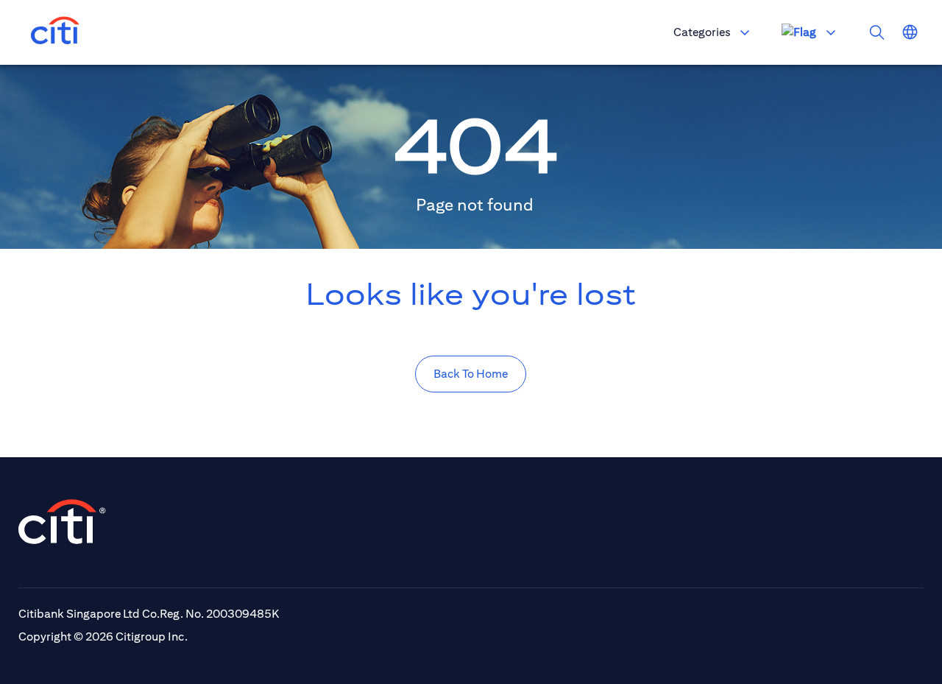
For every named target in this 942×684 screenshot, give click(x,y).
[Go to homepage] (55, 32)
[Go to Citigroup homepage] (62, 521)
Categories (702, 32)
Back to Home (470, 374)
